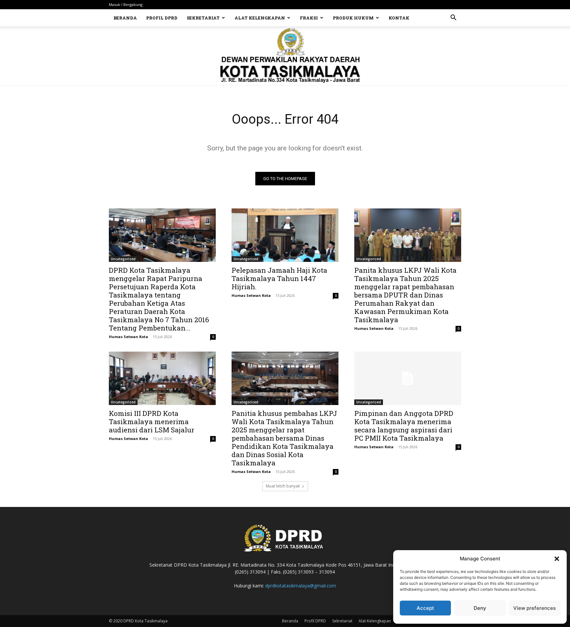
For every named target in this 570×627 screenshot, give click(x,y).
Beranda (125, 18)
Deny (480, 608)
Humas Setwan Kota (128, 336)
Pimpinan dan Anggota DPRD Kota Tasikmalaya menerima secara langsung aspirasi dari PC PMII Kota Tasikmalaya (403, 426)
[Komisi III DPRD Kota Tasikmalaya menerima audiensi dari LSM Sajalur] (162, 378)
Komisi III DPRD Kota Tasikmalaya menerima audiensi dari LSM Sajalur (151, 421)
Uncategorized (123, 259)
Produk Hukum (353, 18)
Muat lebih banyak (283, 486)
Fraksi (309, 18)
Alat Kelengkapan (260, 18)
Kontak (399, 18)
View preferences (534, 608)
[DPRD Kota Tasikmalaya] (285, 55)
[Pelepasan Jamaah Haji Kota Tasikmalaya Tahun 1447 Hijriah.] (285, 235)
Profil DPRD (161, 18)
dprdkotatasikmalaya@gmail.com (300, 585)
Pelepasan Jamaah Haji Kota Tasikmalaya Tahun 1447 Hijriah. (279, 278)
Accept (425, 608)
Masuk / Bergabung (125, 4)
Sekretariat (203, 18)
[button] (557, 558)
